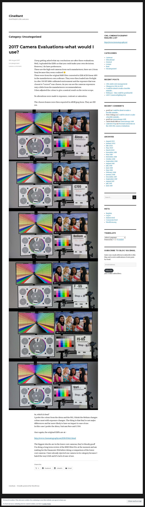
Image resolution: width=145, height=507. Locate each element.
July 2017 (109, 183)
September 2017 (111, 179)
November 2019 (111, 152)
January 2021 (110, 143)
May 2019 (109, 155)
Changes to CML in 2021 (114, 86)
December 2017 (111, 177)
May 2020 (109, 148)
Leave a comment (15, 66)
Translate (120, 240)
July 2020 (109, 146)
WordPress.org (111, 222)
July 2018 (109, 166)
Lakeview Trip (111, 124)
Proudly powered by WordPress (28, 486)
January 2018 (110, 175)
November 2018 (111, 157)
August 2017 (110, 181)
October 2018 (110, 159)
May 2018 (109, 170)
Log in (108, 215)
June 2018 (109, 168)
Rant (107, 66)
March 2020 (110, 150)
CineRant (16, 16)
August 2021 (110, 141)
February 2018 (111, 172)
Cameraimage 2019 (119, 119)
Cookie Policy (46, 504)
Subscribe (109, 270)
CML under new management (116, 84)
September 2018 (111, 161)
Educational (110, 60)
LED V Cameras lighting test (116, 95)
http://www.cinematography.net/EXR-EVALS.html (55, 438)
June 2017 (109, 186)
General (109, 62)
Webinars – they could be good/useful (119, 93)
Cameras (109, 58)
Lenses (108, 64)
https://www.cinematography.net (115, 42)
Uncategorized (14, 63)
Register (109, 213)
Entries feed (110, 218)
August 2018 (110, 163)
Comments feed (112, 220)
